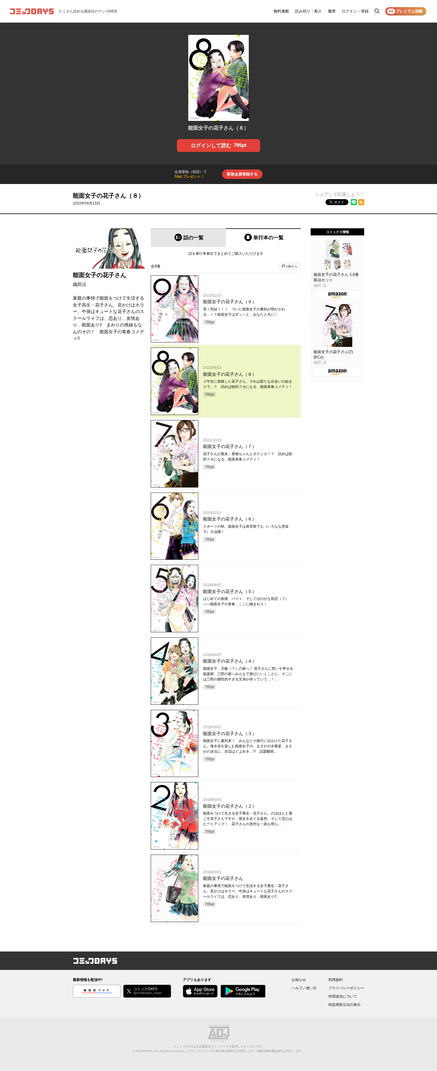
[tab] (188, 237)
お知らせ (299, 980)
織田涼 (79, 284)
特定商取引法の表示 (344, 1005)
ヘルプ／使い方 (304, 988)
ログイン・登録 (355, 11)
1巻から (292, 266)
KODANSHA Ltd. (147, 1051)
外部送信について (342, 996)
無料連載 (281, 11)
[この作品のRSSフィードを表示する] (361, 202)
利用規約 (335, 980)
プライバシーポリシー (346, 988)
